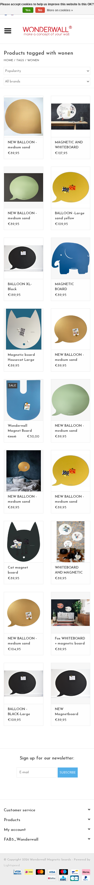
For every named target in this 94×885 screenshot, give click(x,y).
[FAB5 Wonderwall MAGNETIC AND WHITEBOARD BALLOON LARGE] (70, 116)
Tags (20, 60)
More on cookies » (60, 10)
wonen (33, 60)
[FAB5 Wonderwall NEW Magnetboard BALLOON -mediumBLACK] (70, 683)
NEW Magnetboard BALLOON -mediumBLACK (67, 712)
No (40, 10)
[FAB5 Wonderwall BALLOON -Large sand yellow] (70, 187)
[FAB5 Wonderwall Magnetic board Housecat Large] (23, 329)
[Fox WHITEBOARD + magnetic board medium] (70, 612)
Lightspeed (12, 865)
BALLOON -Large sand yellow (69, 215)
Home (8, 60)
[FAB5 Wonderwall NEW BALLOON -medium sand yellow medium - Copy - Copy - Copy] (70, 399)
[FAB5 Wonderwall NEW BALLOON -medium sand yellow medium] (70, 470)
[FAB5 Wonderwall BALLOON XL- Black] (23, 258)
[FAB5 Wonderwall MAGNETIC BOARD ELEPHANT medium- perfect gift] (70, 258)
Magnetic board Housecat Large (21, 357)
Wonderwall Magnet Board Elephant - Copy (21, 428)
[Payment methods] (17, 871)
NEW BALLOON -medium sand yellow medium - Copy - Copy (22, 145)
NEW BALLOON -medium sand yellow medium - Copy (69, 358)
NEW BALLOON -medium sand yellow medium (69, 499)
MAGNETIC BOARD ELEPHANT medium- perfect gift (69, 287)
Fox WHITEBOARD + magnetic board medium (70, 641)
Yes (28, 10)
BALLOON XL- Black (20, 286)
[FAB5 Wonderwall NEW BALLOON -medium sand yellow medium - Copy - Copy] (23, 116)
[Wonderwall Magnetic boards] (55, 31)
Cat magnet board (18, 570)
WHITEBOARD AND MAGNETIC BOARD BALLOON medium (70, 570)
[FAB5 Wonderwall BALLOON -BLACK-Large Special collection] (23, 683)
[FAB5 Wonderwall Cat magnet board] (23, 541)
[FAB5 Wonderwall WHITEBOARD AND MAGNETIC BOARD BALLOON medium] (70, 541)
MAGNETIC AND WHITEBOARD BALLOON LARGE (70, 145)
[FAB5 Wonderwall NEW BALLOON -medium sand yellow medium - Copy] (70, 329)
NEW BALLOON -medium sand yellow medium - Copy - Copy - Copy (69, 428)
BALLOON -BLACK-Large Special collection (22, 712)
